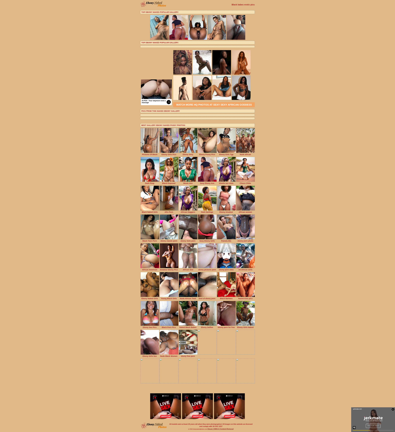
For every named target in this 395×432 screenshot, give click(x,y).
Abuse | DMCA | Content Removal (220, 429)
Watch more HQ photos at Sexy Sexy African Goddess (214, 104)
